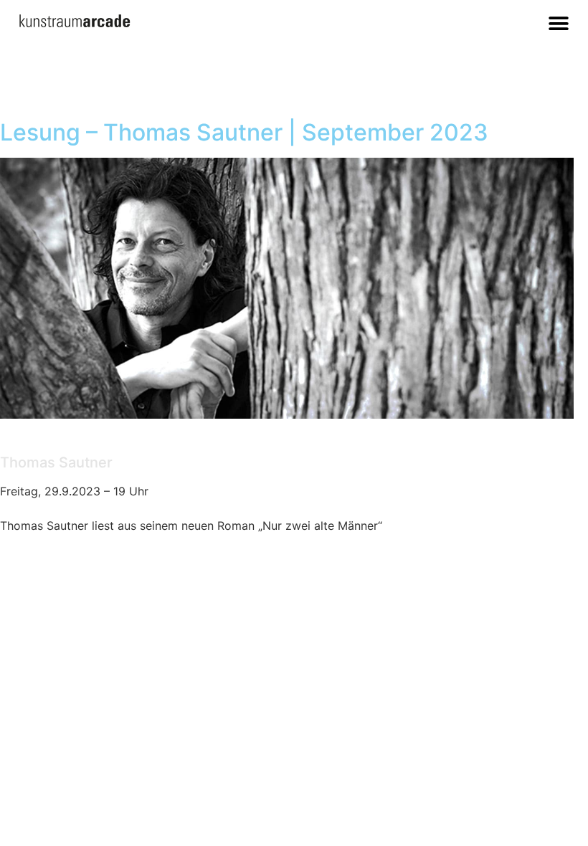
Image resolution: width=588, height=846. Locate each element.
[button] (559, 23)
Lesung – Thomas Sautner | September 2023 (244, 132)
